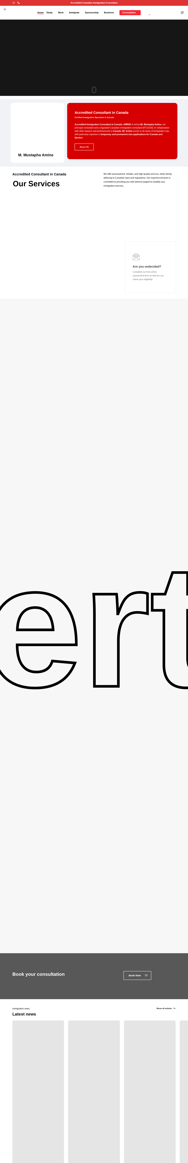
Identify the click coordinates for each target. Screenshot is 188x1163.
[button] (182, 12)
